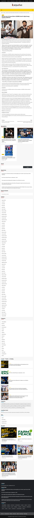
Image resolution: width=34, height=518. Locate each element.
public (3, 346)
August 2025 (4, 221)
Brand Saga (21, 513)
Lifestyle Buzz (4, 334)
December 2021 (4, 299)
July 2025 (3, 223)
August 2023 (4, 264)
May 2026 (3, 205)
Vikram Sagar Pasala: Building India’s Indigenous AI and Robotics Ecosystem (13, 180)
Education (3, 325)
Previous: (8, 121)
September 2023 (4, 262)
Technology (13, 407)
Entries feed (3, 419)
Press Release (28, 405)
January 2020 (4, 315)
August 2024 (4, 242)
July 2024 (3, 244)
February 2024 (4, 253)
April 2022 (3, 292)
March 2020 (3, 312)
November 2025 (4, 216)
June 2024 (3, 246)
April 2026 (3, 207)
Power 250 (3, 343)
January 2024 (4, 255)
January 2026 (4, 212)
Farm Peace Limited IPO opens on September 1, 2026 (10, 177)
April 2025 (3, 228)
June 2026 (3, 203)
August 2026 (4, 200)
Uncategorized (4, 353)
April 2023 (3, 271)
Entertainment (4, 327)
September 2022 (4, 283)
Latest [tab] (3, 359)
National (8, 405)
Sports (3, 15)
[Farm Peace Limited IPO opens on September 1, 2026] (4, 372)
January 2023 (4, 276)
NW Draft (3, 341)
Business (3, 323)
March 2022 (3, 294)
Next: (24, 121)
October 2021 (4, 303)
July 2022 (3, 287)
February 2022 (4, 296)
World (3, 355)
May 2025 (3, 226)
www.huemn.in (8, 110)
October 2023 (4, 260)
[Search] (32, 10)
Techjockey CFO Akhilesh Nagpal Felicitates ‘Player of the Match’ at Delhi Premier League (8, 157)
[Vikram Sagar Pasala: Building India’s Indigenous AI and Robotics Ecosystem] (4, 380)
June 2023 (3, 267)
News (2, 337)
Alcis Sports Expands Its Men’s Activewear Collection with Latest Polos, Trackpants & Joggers (9, 140)
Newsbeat (3, 339)
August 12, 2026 (4, 160)
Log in (3, 417)
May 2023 (3, 269)
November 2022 (4, 280)
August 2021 (4, 306)
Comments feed (4, 421)
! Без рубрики (4, 321)
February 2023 (4, 274)
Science (3, 348)
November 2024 (4, 237)
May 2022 (3, 290)
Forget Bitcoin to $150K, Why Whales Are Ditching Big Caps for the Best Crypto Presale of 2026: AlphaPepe (16, 174)
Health (3, 330)
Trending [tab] (11, 359)
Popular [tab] (7, 359)
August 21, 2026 (20, 142)
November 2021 (4, 301)
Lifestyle (3, 332)
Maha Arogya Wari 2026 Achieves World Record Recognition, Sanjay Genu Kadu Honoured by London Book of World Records (16, 184)
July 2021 (3, 308)
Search (2, 163)
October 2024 (4, 239)
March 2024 (3, 251)
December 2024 (4, 235)
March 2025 (3, 230)
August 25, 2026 (4, 142)
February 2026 (4, 210)
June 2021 (3, 310)
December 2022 (4, 278)
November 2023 (4, 258)
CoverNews (20, 516)
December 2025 (4, 214)
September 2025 (4, 219)
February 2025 (4, 232)
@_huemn (7, 112)
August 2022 (4, 285)
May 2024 (3, 248)
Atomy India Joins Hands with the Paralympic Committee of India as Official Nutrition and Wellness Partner (25, 140)
